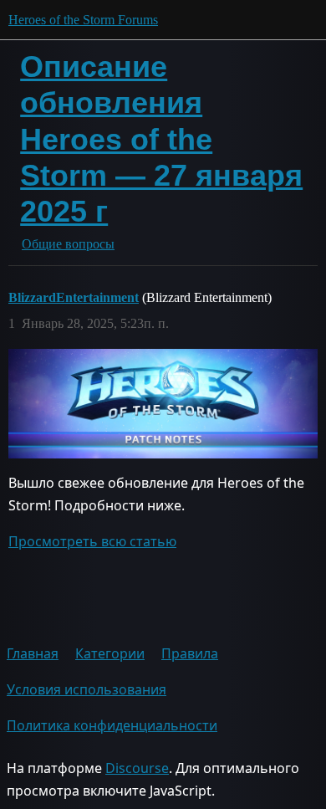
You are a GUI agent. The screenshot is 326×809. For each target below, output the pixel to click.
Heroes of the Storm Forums (83, 20)
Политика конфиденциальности (112, 725)
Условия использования (86, 689)
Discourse (137, 768)
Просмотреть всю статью (92, 541)
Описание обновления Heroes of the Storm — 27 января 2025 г (161, 138)
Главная (33, 653)
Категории (110, 653)
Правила (189, 653)
